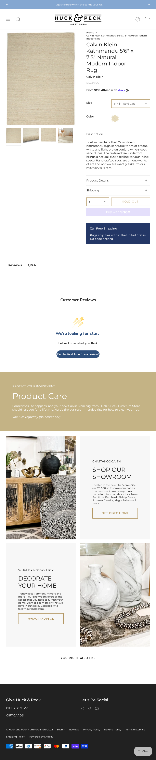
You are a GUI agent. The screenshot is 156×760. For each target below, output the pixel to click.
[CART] (147, 19)
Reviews (74, 729)
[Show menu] (8, 19)
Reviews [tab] (15, 265)
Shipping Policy (15, 736)
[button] (18, 19)
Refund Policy (112, 729)
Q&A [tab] (32, 265)
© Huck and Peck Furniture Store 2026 (29, 729)
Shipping (92, 190)
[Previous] (7, 4)
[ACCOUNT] (137, 19)
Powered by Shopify (41, 736)
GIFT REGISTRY (17, 708)
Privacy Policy (91, 729)
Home (90, 32)
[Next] (149, 4)
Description (94, 134)
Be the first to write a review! (78, 354)
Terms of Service (135, 729)
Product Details (97, 180)
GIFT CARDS (15, 715)
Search (61, 729)
